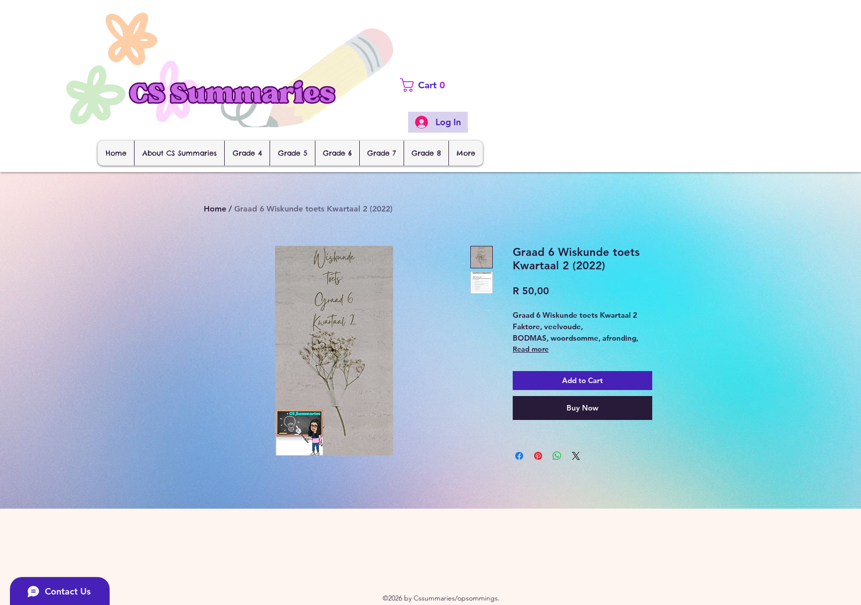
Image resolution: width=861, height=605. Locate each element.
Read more (531, 349)
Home (215, 208)
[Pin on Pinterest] (538, 456)
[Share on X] (576, 456)
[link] (441, 85)
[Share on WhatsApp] (557, 456)
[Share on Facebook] (519, 456)
